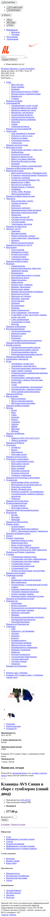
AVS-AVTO (25, 800)
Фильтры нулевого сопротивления (26, 166)
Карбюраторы (17, 152)
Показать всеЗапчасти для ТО (19, 245)
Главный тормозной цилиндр (24, 589)
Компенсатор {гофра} (21, 182)
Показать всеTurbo (14, 101)
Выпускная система (14, 171)
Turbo (8, 82)
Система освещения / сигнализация (26, 387)
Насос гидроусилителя (21, 545)
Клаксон (15, 638)
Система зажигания (19, 659)
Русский (19, 7)
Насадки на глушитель (21, 184)
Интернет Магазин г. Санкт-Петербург (18, 68)
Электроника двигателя (21, 224)
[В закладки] (2, 778)
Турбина (15, 98)
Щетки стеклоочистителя (22, 243)
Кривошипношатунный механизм (26, 210)
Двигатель (10, 198)
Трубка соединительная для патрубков (28, 571)
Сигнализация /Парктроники (24, 657)
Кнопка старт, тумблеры (22, 284)
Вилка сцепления (19, 605)
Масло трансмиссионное (22, 401)
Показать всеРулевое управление (20, 552)
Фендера (15, 324)
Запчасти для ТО (13, 229)
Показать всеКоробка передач (19, 357)
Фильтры (15, 240)
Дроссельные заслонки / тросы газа (26, 150)
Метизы (9, 408)
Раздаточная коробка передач (24, 352)
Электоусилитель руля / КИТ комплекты (29, 550)
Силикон (10, 554)
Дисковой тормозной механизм (25, 591)
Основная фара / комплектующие (25, 378)
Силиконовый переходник (22, 566)
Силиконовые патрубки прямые (25, 561)
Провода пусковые (19, 138)
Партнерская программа (16, 878)
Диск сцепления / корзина (22, 610)
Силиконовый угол (19, 568)
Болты (14, 410)
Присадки (15, 122)
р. (6, 15)
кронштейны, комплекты (17, 359)
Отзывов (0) (11, 728)
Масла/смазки (12, 396)
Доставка (15, 34)
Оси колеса (11, 445)
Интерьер (10, 264)
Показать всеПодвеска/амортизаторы (22, 510)
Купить (4, 820)
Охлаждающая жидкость (22, 115)
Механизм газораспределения (24, 212)
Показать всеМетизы (15, 433)
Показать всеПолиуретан (17, 522)
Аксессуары (11, 131)
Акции (9, 880)
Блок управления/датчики (22, 461)
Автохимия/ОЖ (13, 103)
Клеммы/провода (18, 640)
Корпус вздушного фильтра (23, 159)
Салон (14, 384)
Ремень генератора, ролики (23, 236)
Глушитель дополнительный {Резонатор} (29, 175)
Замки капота (17, 282)
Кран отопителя (18, 466)
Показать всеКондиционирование (21, 343)
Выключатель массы (20, 278)
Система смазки (18, 222)
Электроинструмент (20, 259)
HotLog (13, 915)
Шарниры (15, 519)
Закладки (10, 895)
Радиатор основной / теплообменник (27, 491)
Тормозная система (14, 575)
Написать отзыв (18, 824)
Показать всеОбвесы (15, 443)
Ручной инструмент (20, 254)
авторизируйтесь (19, 773)
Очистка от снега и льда (21, 136)
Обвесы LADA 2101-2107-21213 (25, 438)
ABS (13, 578)
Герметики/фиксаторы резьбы (24, 108)
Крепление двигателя (20, 208)
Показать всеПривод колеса (18, 533)
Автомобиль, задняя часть (22, 364)
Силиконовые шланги (21, 564)
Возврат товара (12, 861)
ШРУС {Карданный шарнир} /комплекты (29, 531)
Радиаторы (16, 338)
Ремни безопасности (20, 310)
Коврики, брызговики (21, 287)
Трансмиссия (12, 601)
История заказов (13, 893)
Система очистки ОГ (20, 217)
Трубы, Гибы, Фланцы (21, 191)
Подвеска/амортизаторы (16, 503)
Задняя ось (16, 447)
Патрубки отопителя (20, 471)
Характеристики (13, 726)
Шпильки (15, 429)
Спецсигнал (16, 143)
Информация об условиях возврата (21, 848)
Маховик (15, 615)
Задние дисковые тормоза (22, 594)
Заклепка (15, 417)
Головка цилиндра (19, 203)
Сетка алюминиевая (20, 319)
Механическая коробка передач (25, 350)
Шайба (14, 426)
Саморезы (15, 422)
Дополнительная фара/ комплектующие (28, 368)
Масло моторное (18, 398)
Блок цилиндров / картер (22, 201)
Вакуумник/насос (19, 582)
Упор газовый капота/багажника (25, 391)
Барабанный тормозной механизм (26, 580)
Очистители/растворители (22, 117)
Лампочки (15, 231)
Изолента (15, 636)
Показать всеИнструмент (17, 261)
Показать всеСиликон (15, 573)
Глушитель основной (20, 178)
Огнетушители (17, 301)
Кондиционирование (15, 329)
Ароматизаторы (18, 266)
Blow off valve (17, 84)
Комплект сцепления (20, 612)
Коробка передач (13, 345)
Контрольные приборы (21, 643)
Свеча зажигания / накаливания (25, 238)
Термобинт (16, 189)
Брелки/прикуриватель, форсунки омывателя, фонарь (26, 269)
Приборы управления (20, 650)
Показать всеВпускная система (19, 168)
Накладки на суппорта (21, 296)
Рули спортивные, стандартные (25, 312)
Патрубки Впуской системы (23, 161)
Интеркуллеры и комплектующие (26, 94)
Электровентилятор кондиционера (26, 340)
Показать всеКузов (14, 394)
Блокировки (16, 603)
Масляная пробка (18, 233)
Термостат (15, 498)
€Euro (9, 20)
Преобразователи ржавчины (23, 119)
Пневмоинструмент (20, 252)
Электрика (11, 626)
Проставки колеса (19, 454)
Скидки (9, 841)
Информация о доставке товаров (20, 846)
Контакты (15, 32)
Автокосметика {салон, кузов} (24, 105)
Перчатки (15, 303)
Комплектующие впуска (22, 157)
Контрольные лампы (20, 289)
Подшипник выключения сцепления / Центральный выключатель (27, 618)
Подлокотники (17, 305)
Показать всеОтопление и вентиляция (23, 478)
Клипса (14, 419)
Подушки (15, 517)
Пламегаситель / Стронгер (22, 187)
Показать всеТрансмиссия (17, 624)
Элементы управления (21, 475)
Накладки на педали (20, 294)
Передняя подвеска (19, 508)
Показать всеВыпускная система (20, 196)
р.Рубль (10, 25)
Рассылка (10, 897)
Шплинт (15, 431)
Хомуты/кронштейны (20, 194)
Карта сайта (11, 863)
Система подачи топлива (22, 219)
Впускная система (14, 147)
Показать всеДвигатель (16, 226)
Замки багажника (19, 280)
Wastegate (15, 89)
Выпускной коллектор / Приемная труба (29, 173)
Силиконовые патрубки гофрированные (29, 559)
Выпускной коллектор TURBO (25, 91)
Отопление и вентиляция (17, 459)
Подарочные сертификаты (17, 876)
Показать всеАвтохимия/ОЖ (18, 129)
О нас (8, 837)
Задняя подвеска (18, 505)
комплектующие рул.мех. (22, 540)
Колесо (14, 450)
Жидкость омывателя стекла (23, 110)
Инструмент (11, 247)
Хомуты (14, 424)
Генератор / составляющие (22, 631)
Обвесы (9, 436)
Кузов (8, 361)
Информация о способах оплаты (20, 839)
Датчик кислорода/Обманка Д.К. (25, 180)
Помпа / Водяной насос (21, 489)
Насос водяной (17, 468)
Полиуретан (11, 512)
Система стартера (19, 661)
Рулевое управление (15, 538)
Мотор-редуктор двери (21, 645)
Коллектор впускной (20, 154)
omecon (5, 915)
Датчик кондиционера (21, 331)
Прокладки (16, 215)
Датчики (15, 633)
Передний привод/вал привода (24, 529)
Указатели (15, 664)
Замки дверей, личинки (21, 371)
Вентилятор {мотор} (20, 464)
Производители (13, 873)
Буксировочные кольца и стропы (25, 275)
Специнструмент (18, 257)
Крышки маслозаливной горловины (27, 291)
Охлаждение (11, 480)
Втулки (14, 515)
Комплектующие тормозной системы (27, 596)
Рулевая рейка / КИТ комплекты (25, 547)
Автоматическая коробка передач (25, 347)
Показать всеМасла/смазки (17, 405)
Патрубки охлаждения (21, 487)
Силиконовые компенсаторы (24, 557)
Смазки (14, 124)
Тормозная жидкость (20, 126)
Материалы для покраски (22, 112)
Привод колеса (12, 524)
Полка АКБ (16, 382)
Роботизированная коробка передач (26, 354)
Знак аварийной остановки (23, 133)
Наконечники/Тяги (19, 543)
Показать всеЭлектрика (16, 666)
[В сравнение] (5, 778)
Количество (6, 817)
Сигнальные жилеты (20, 140)
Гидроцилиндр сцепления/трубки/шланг (29, 608)
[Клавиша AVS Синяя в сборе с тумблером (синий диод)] (20, 709)
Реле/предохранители (20, 654)
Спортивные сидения (20, 322)
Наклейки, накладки (20, 298)
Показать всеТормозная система (20, 598)
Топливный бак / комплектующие (26, 389)
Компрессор (16, 96)
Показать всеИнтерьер (16, 326)
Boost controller (17, 87)
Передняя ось (17, 452)
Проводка (15, 652)
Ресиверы (15, 164)
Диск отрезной (17, 250)
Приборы (15, 308)
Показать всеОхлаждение (17, 501)
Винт (13, 412)
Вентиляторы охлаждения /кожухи (26, 485)
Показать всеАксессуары (17, 145)
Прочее (9, 536)
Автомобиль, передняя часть (23, 366)
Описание (10, 724)
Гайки (14, 415)
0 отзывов (5, 824)
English (17, 10)
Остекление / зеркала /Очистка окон (27, 380)
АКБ (13, 629)
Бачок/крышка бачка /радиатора (25, 482)
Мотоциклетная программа (23, 403)
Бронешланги (17, 273)
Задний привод (18, 526)
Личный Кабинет (13, 890)
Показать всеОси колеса (16, 457)
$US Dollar (11, 23)
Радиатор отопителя (20, 473)
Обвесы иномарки (19, 440)
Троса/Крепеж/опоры (20, 622)
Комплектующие (18, 333)
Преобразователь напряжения (24, 647)
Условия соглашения (15, 844)
